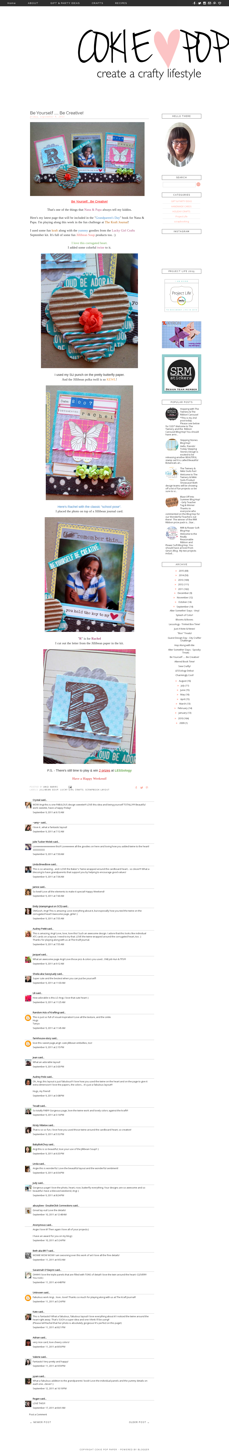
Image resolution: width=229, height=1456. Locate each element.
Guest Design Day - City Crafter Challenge (184, 639)
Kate (35, 1311)
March (182, 703)
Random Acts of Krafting (46, 1012)
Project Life (181, 216)
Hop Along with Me (184, 645)
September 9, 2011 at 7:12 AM (48, 831)
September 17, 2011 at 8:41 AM (49, 1407)
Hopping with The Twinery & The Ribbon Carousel (189, 411)
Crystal (36, 800)
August (182, 680)
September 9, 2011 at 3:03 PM (48, 1066)
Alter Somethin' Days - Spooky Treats (184, 651)
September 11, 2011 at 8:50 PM (49, 1346)
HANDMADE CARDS (181, 206)
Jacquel (37, 954)
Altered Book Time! (184, 661)
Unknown (38, 1292)
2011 (180, 589)
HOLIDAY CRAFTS (181, 211)
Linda (36, 1163)
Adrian (36, 1337)
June (182, 690)
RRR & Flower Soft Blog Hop (189, 529)
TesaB (36, 1105)
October (182, 602)
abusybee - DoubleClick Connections (52, 1205)
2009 (181, 723)
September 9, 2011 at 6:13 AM (48, 812)
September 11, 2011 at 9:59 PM (49, 1365)
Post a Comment (38, 1414)
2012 (180, 584)
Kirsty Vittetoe (40, 1125)
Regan (36, 1398)
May (182, 694)
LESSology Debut (184, 670)
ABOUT (33, 3)
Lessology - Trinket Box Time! (184, 624)
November (182, 597)
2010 (180, 718)
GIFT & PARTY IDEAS (65, 3)
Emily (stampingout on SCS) (47, 906)
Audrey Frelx (39, 1076)
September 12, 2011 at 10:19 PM (50, 1388)
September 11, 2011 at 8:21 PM (49, 1327)
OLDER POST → (139, 1422)
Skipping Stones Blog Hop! (189, 441)
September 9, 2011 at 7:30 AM (48, 854)
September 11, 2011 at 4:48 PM (49, 1282)
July (183, 685)
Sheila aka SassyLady (45, 973)
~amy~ (36, 822)
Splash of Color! (184, 615)
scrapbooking (181, 221)
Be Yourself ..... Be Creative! (184, 657)
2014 (181, 575)
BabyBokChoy (40, 1144)
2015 (181, 570)
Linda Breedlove (41, 864)
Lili (34, 993)
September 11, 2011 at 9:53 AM (49, 1259)
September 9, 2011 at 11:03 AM (49, 982)
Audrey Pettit (40, 928)
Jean (35, 1057)
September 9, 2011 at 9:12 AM (48, 963)
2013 (180, 580)
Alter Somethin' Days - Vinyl (184, 610)
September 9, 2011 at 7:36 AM (48, 876)
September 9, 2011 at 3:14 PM (48, 1114)
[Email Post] (70, 787)
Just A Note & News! (184, 628)
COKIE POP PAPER (106, 1449)
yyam (36, 1376)
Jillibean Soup (49, 789)
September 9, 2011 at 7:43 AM (48, 895)
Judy (35, 1183)
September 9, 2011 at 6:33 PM (48, 1153)
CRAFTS (97, 3)
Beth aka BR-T (40, 1250)
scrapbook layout (97, 789)
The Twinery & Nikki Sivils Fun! (188, 470)
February (183, 708)
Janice (36, 886)
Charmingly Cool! (185, 675)
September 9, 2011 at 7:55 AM (48, 918)
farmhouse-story (42, 1038)
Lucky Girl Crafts (72, 789)
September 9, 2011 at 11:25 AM (49, 1002)
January (183, 712)
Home (12, 3)
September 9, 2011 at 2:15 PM (48, 1047)
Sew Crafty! (184, 666)
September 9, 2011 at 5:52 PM (48, 1134)
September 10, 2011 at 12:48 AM (50, 1214)
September (183, 606)
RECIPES (121, 3)
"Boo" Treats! (184, 633)
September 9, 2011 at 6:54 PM (48, 1172)
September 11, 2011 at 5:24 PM (49, 1301)
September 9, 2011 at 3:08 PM (48, 1095)
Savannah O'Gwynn (44, 1269)
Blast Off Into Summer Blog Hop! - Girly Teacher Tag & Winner (190, 501)
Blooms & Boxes (184, 619)
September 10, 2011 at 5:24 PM (49, 1240)
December (183, 593)
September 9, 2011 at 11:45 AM (49, 1028)
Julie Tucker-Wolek (43, 841)
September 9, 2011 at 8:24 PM (48, 1195)
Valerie (36, 1356)
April (182, 699)
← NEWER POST (40, 1422)
